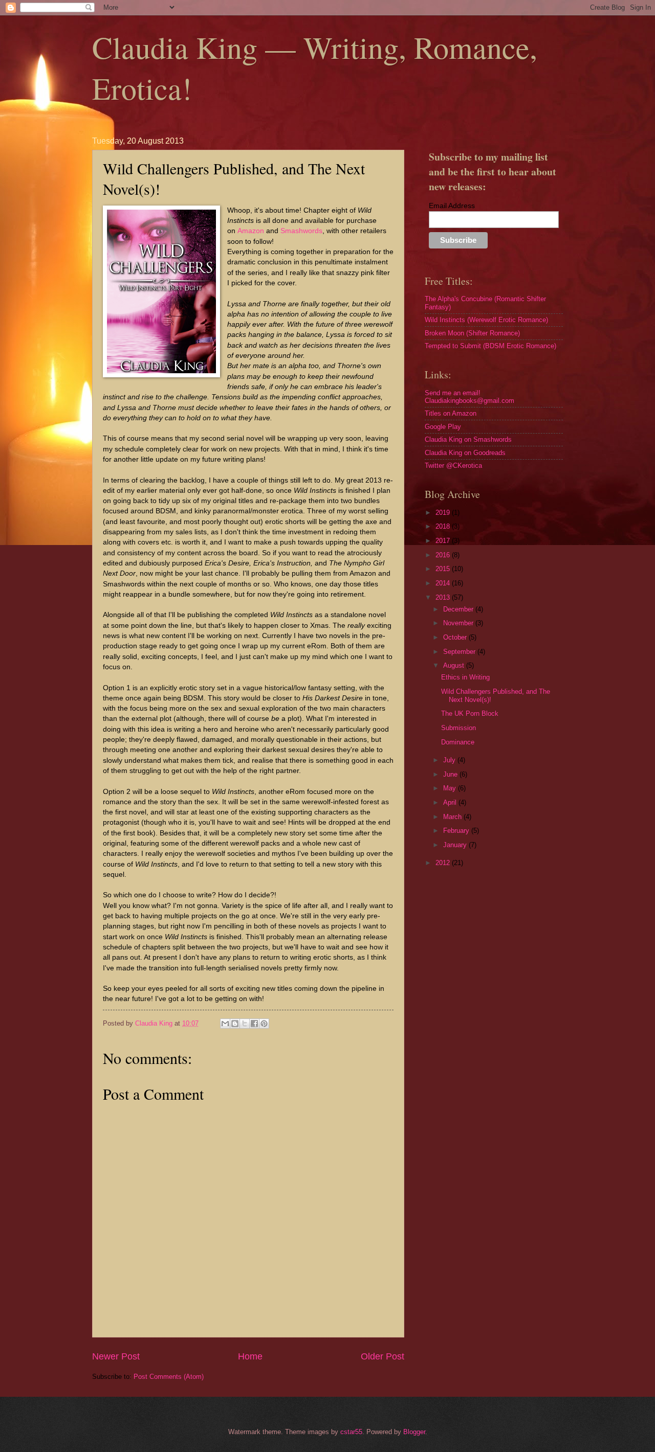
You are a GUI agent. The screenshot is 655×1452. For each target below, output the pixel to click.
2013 (443, 597)
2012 (443, 863)
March (453, 817)
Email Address (452, 205)
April (450, 802)
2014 (443, 583)
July (450, 760)
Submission (458, 728)
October (456, 637)
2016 (443, 555)
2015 (443, 569)
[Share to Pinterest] (264, 1023)
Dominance (457, 742)
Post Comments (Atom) (169, 1376)
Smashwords (301, 231)
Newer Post (116, 1356)
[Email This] (225, 1023)
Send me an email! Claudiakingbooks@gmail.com (469, 396)
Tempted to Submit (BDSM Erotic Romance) (490, 346)
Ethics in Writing (465, 677)
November (459, 623)
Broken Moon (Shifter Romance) (472, 333)
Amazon (250, 231)
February (457, 830)
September (460, 651)
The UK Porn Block (469, 713)
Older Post (382, 1356)
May (450, 788)
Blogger (414, 1432)
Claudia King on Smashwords (468, 439)
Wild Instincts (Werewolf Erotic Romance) (486, 320)
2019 (443, 512)
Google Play (443, 426)
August (454, 665)
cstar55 (351, 1432)
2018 (443, 526)
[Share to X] (244, 1023)
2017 (443, 540)
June (451, 774)
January (456, 845)
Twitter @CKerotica (453, 465)
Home (250, 1356)
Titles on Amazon (450, 413)
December (459, 609)
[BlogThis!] (235, 1023)
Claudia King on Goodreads (465, 453)
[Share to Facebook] (254, 1023)
